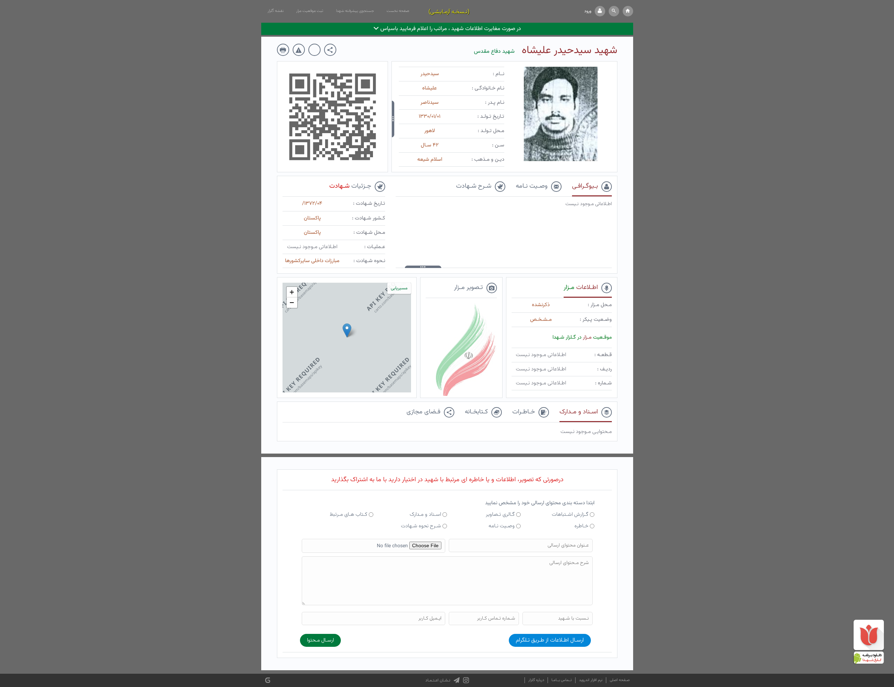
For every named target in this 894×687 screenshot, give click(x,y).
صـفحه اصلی (620, 680)
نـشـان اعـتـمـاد (437, 680)
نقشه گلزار (276, 11)
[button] (614, 11)
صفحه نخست (398, 11)
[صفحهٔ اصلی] (628, 11)
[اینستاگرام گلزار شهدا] (466, 680)
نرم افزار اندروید (590, 680)
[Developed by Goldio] (268, 681)
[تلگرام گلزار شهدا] (456, 680)
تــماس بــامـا (561, 680)
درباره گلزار (536, 680)
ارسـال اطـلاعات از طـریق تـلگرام (550, 640)
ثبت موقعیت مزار (309, 11)
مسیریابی (399, 288)
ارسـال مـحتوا (320, 640)
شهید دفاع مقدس (494, 51)
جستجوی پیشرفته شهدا (355, 11)
